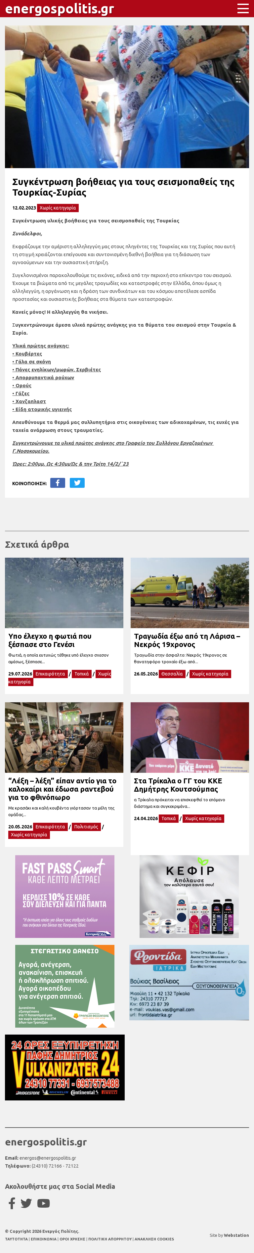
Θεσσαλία (172, 673)
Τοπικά (81, 673)
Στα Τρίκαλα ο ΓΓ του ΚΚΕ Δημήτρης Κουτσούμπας (178, 784)
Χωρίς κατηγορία (58, 207)
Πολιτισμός (86, 826)
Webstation (236, 1235)
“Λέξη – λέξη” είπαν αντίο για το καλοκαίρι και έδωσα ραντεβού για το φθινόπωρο (62, 788)
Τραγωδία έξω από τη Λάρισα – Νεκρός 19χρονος (187, 640)
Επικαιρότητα (50, 673)
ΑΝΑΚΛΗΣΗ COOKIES (154, 1239)
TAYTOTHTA (17, 1239)
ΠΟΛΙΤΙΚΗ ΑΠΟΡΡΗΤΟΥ (110, 1239)
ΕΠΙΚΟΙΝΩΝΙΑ (44, 1239)
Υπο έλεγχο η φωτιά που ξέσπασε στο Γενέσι (50, 640)
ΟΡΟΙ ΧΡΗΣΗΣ (73, 1239)
